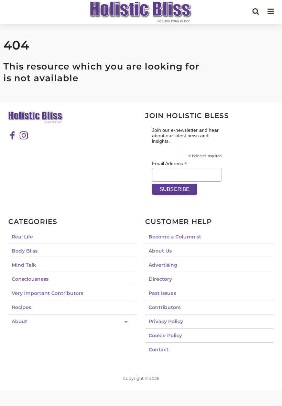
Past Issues (162, 293)
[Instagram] (24, 135)
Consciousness (30, 279)
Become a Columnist (175, 237)
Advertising (163, 265)
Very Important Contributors (47, 293)
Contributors (165, 307)
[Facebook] (12, 135)
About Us (160, 251)
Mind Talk (24, 265)
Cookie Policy (165, 335)
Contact (159, 349)
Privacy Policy (166, 321)
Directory (160, 279)
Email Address (169, 163)
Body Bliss (24, 251)
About (19, 321)
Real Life (22, 237)
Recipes (21, 307)
